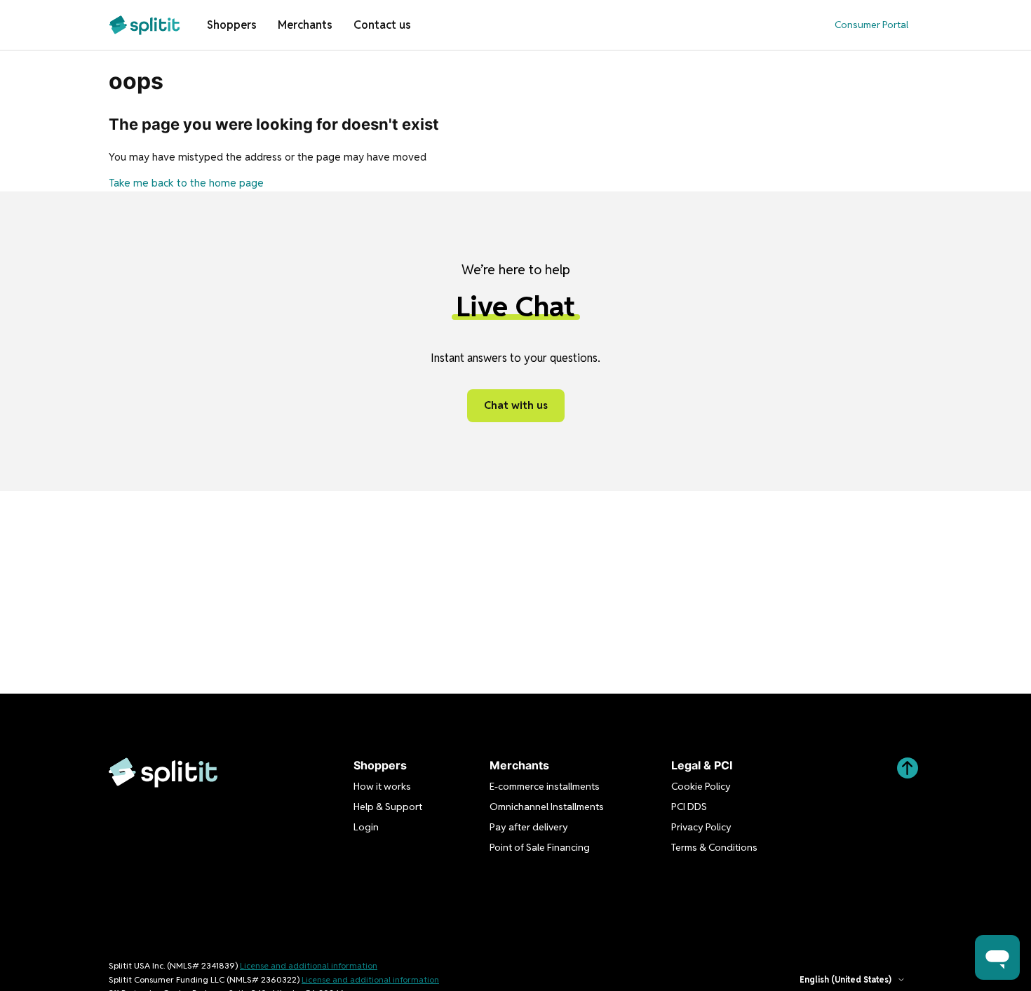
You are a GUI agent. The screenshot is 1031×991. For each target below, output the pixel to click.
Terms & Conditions (714, 847)
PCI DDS (689, 806)
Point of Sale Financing (540, 847)
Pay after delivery (529, 827)
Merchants (305, 25)
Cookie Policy (701, 786)
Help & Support (387, 806)
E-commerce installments (545, 786)
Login (366, 827)
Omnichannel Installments (547, 806)
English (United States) (845, 980)
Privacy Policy (701, 827)
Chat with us (516, 405)
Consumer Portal (871, 24)
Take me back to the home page (186, 182)
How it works (382, 786)
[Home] (144, 25)
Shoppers (232, 25)
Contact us (382, 25)
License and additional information (308, 965)
